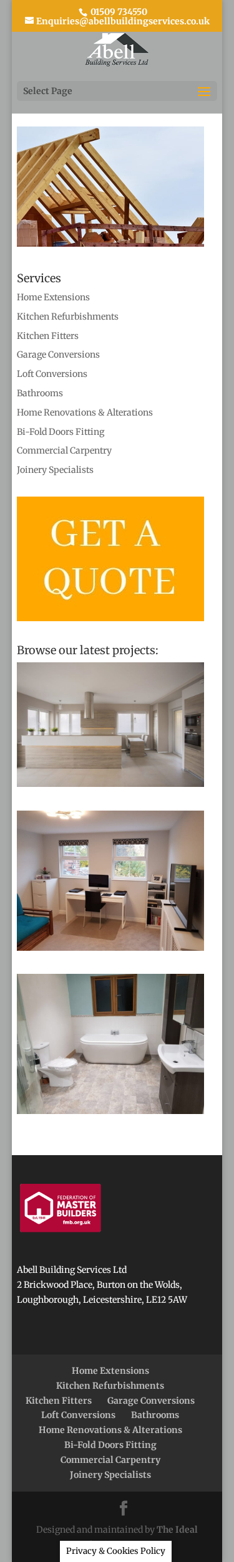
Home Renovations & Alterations (85, 412)
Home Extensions (53, 297)
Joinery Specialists (55, 469)
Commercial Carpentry (64, 450)
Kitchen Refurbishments (68, 316)
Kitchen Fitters (48, 335)
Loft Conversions (52, 373)
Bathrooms (40, 393)
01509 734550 (118, 11)
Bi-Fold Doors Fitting (60, 431)
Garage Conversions (58, 354)
